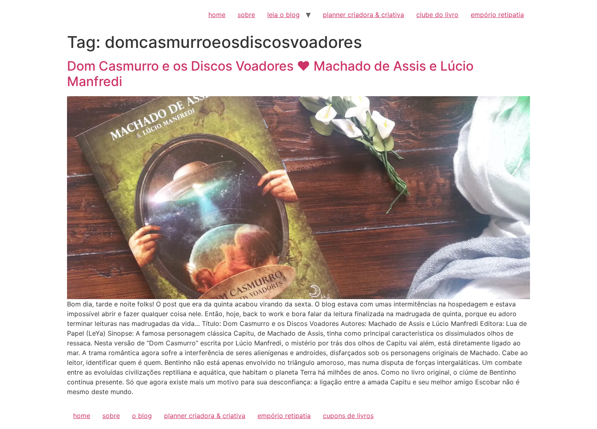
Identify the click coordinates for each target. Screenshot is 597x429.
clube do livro (437, 15)
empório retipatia (497, 15)
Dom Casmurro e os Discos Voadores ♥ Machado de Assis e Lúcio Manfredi (270, 73)
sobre (246, 15)
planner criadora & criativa (363, 15)
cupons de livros (348, 416)
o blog (142, 416)
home (216, 15)
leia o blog (283, 15)
